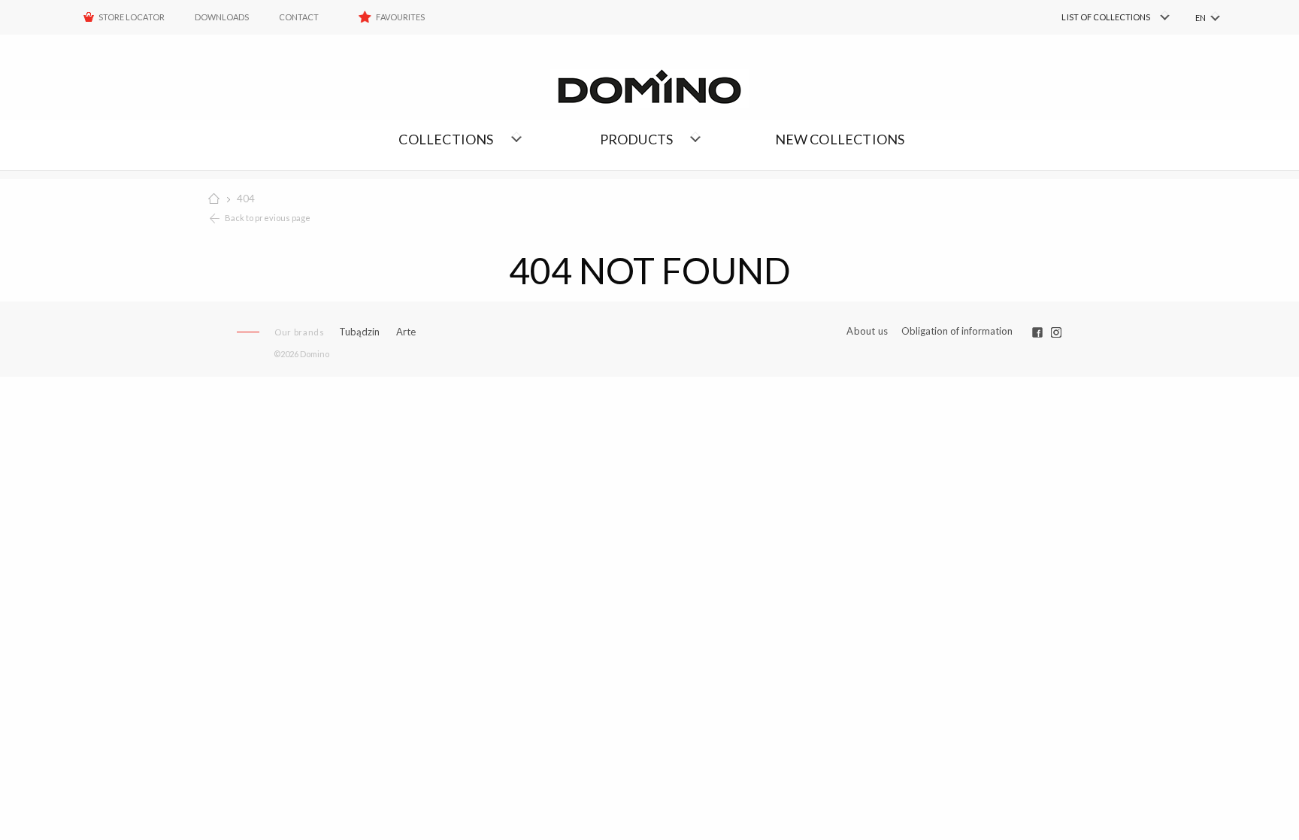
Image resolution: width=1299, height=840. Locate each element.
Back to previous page (267, 218)
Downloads (222, 17)
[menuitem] (1093, 17)
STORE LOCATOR (131, 17)
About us (867, 331)
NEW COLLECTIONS (840, 139)
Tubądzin (359, 332)
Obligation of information (957, 331)
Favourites (400, 17)
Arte (406, 332)
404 (246, 199)
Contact (299, 17)
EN (1200, 18)
